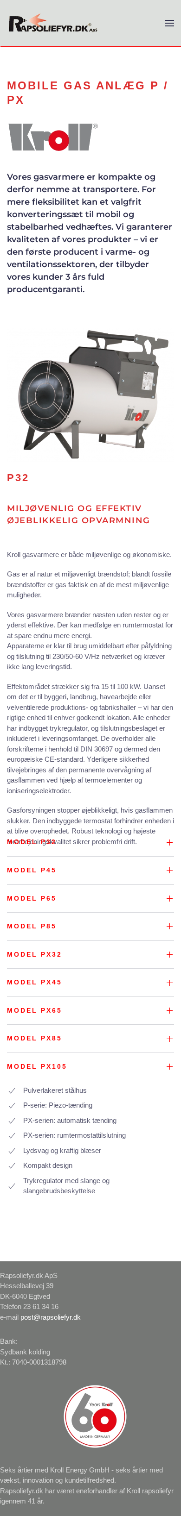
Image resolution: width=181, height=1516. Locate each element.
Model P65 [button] (32, 898)
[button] (169, 23)
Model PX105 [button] (37, 1066)
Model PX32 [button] (34, 954)
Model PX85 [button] (34, 1038)
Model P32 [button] (32, 842)
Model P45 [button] (32, 870)
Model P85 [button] (32, 926)
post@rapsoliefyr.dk (50, 1317)
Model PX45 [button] (34, 982)
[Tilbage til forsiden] (53, 23)
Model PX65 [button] (34, 1010)
